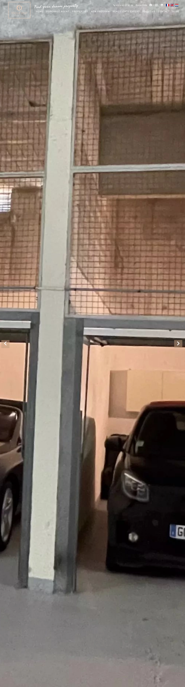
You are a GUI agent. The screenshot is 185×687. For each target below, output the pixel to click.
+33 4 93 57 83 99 (124, 5)
